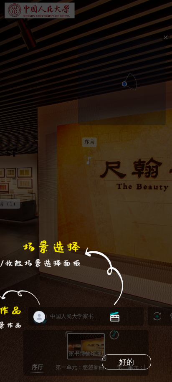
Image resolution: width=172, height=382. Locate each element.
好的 (126, 362)
